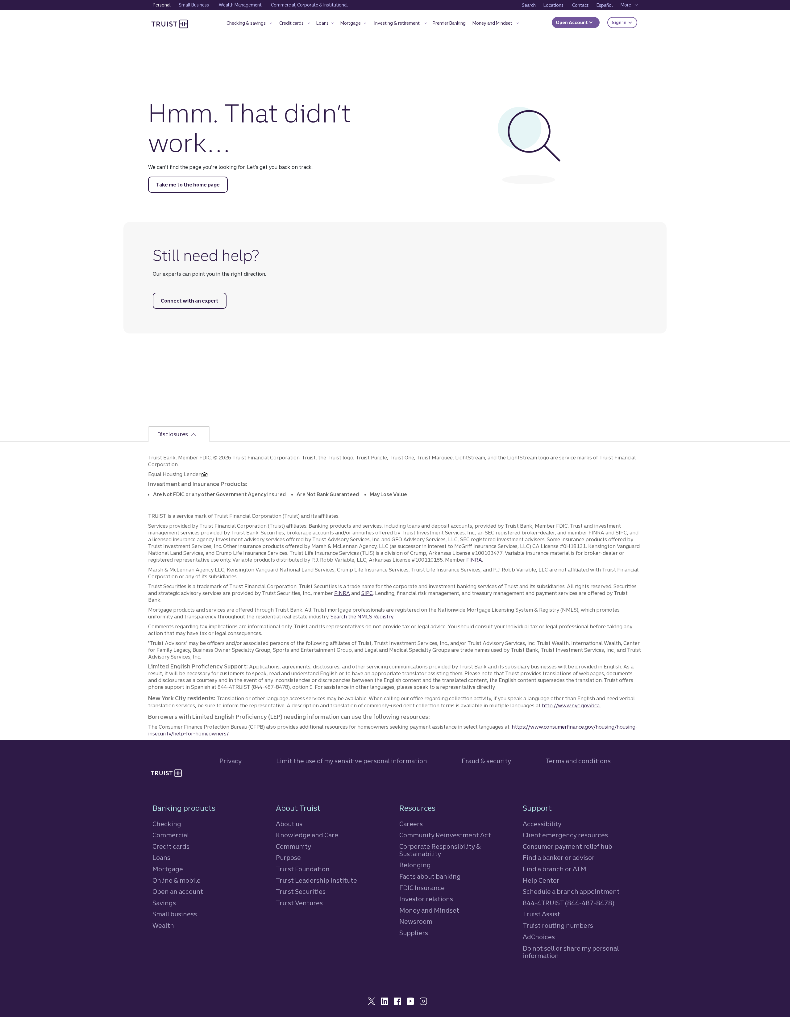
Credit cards (170, 846)
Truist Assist (541, 914)
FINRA (474, 560)
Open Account (572, 22)
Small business (174, 914)
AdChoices (539, 937)
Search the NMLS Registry (362, 616)
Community (293, 846)
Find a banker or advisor (559, 857)
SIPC (367, 593)
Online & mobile (176, 880)
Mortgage (167, 869)
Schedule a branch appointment (571, 891)
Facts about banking (430, 876)
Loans (161, 857)
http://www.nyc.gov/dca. (571, 705)
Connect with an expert (189, 301)
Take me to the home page (188, 185)
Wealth (163, 925)
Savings (164, 903)
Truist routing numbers (558, 925)
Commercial (170, 835)
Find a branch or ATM (554, 869)
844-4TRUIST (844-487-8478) (568, 903)
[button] (249, 24)
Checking (166, 824)
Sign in (624, 22)
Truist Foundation (303, 869)
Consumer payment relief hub (567, 846)
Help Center (541, 880)
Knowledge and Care (307, 835)
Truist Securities (301, 891)
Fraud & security (486, 761)
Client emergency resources (565, 835)
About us (289, 824)
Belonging (415, 865)
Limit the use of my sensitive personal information (351, 761)
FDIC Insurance (422, 888)
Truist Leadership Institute (316, 880)
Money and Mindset (429, 910)
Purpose (288, 857)
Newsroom (415, 921)
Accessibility (542, 824)
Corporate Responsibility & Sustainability (440, 850)
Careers (411, 824)
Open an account (177, 891)
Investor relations (426, 899)
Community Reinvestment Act (445, 835)
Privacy (230, 761)
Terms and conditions (578, 761)
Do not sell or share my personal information (571, 952)
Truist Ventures (299, 903)
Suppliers (413, 933)
